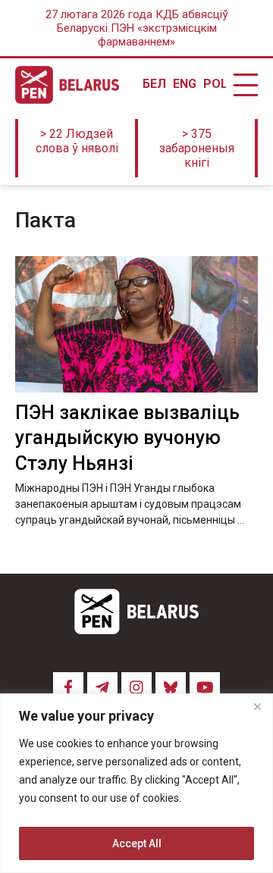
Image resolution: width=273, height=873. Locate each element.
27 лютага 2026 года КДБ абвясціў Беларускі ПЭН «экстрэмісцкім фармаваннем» (137, 28)
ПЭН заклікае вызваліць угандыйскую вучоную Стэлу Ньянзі (127, 438)
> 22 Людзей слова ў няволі (77, 141)
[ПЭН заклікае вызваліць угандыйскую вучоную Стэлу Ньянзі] (136, 324)
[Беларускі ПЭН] (67, 85)
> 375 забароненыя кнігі (196, 148)
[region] (136, 783)
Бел (154, 84)
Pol (214, 84)
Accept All (137, 843)
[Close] (257, 706)
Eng (184, 84)
